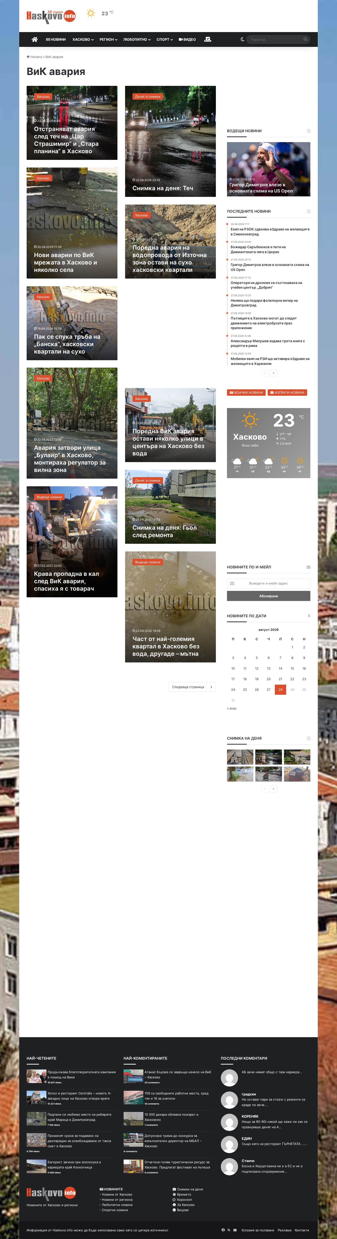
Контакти (302, 1230)
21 (280, 679)
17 (233, 679)
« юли (231, 708)
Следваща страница (188, 687)
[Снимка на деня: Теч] (268, 757)
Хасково (81, 39)
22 (292, 679)
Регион (107, 39)
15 (292, 668)
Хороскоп (184, 1199)
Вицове (182, 1210)
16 (304, 668)
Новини (58, 39)
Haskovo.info (63, 1230)
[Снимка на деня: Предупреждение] (297, 774)
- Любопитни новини (116, 1205)
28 (280, 690)
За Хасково (185, 1205)
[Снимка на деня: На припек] (297, 757)
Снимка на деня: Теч (162, 188)
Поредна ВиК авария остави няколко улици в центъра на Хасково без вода (168, 442)
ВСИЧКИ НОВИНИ (248, 392)
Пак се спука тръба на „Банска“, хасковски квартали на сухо (67, 344)
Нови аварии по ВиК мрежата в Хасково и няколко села (65, 262)
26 (257, 690)
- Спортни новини (113, 1210)
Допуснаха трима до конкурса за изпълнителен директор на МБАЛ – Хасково (173, 1141)
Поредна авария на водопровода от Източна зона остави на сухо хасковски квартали (169, 258)
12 (257, 668)
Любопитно (135, 39)
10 (233, 668)
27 (268, 690)
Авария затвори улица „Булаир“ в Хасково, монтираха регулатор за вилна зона (70, 458)
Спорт (163, 39)
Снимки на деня (189, 1189)
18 (245, 679)
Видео (189, 39)
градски (249, 1094)
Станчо (248, 1161)
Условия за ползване (258, 1230)
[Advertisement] (170, 336)
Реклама (284, 1230)
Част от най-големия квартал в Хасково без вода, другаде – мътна (165, 646)
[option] (269, 169)
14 (280, 668)
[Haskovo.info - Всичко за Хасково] (51, 17)
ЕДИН (247, 1138)
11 (244, 668)
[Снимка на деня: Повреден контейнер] (240, 774)
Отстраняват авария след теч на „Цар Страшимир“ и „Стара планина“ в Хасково (66, 140)
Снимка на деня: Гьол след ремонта (164, 531)
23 (304, 679)
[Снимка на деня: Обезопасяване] (268, 774)
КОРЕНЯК (250, 1116)
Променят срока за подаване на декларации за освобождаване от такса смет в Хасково (79, 1141)
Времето (183, 1194)
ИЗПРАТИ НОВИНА (289, 392)
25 (245, 690)
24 (233, 690)
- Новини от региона (115, 1199)
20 (269, 679)
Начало (36, 57)
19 (257, 679)
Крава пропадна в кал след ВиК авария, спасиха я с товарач (66, 581)
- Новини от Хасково (115, 1194)
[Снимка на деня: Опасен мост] (240, 757)
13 (268, 668)
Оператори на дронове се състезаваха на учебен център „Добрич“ (263, 184)
